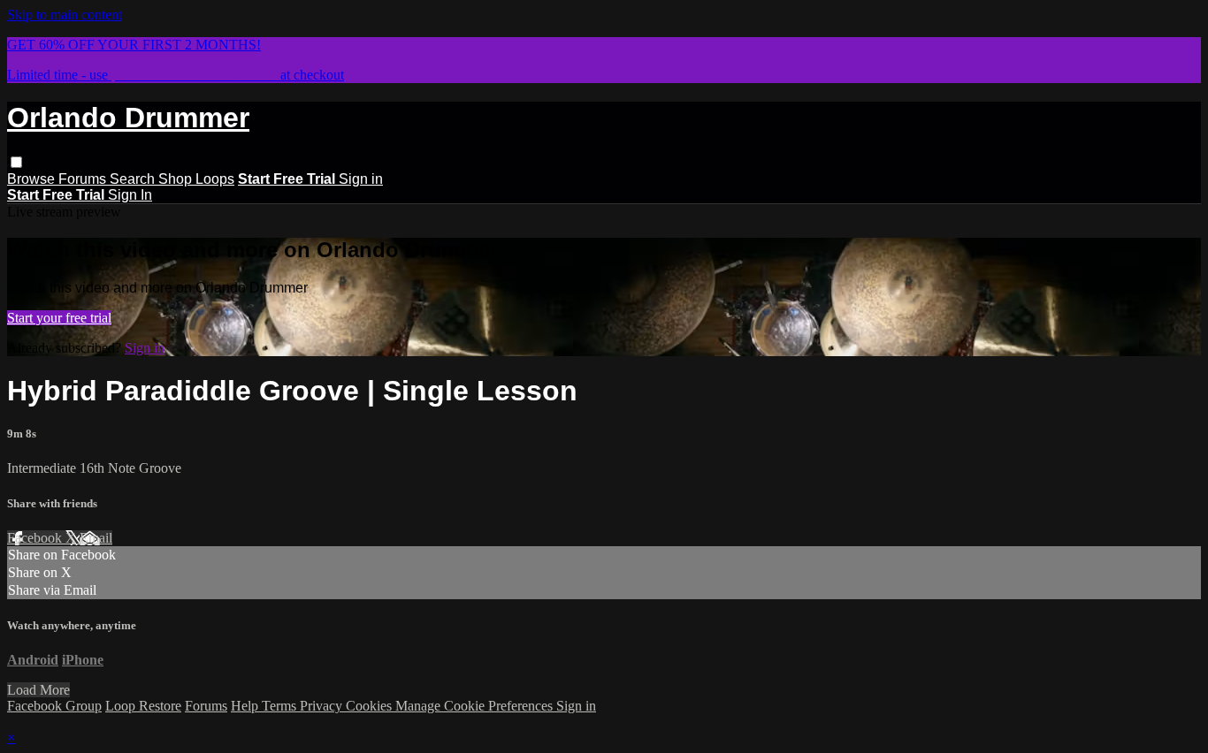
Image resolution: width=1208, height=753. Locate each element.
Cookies (370, 705)
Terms (281, 705)
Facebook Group (54, 705)
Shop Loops (196, 178)
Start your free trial (59, 317)
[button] (16, 162)
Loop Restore (143, 705)
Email (96, 537)
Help (246, 705)
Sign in (361, 178)
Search (134, 178)
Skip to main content (64, 14)
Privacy (323, 705)
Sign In (130, 194)
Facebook (36, 537)
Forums (84, 178)
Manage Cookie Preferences (475, 705)
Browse (32, 178)
